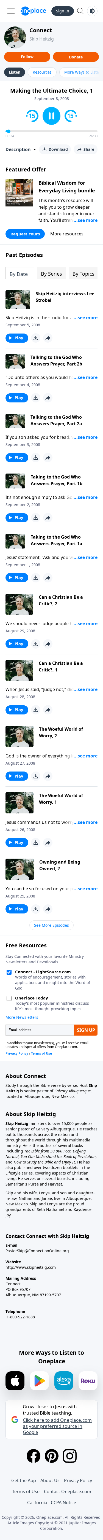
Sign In (62, 11)
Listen (14, 72)
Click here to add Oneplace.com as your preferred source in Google (57, 1426)
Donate (76, 57)
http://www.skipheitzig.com (30, 1267)
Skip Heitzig (41, 39)
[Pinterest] (52, 1456)
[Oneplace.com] (33, 11)
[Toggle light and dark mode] (92, 11)
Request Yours (25, 233)
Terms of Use (26, 1491)
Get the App (23, 1480)
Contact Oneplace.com (67, 1491)
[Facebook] (33, 1456)
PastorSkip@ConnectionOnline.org (37, 1250)
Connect (40, 30)
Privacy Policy (78, 1480)
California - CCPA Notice (51, 1502)
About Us (50, 1480)
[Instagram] (70, 1456)
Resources (42, 72)
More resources (66, 234)
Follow (27, 56)
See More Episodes (51, 925)
